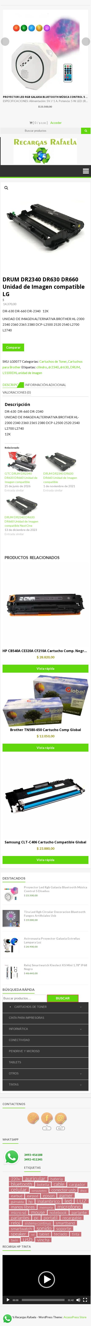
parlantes (20, 1217)
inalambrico (48, 1201)
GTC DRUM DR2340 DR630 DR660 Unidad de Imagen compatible (21, 478)
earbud (16, 1196)
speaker (18, 1233)
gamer (66, 1195)
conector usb (63, 1190)
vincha (43, 1240)
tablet (44, 1234)
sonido (44, 1228)
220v (15, 1179)
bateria (56, 1179)
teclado (60, 1234)
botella (43, 1184)
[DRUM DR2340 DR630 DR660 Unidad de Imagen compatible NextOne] (22, 505)
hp (31, 1201)
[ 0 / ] (40, 123)
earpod (32, 1196)
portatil (51, 1217)
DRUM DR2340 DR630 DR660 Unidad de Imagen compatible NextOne (21, 521)
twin (14, 1240)
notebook (58, 1212)
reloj (15, 1223)
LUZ (82, 1201)
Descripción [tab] (13, 385)
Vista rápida (45, 668)
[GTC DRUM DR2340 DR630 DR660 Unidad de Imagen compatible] (22, 461)
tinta (75, 1234)
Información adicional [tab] (45, 385)
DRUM (75, 367)
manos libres (23, 1207)
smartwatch (21, 1228)
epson (48, 1195)
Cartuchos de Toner (53, 361)
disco (83, 1190)
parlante (79, 1212)
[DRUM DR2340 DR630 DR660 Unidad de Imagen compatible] (60, 461)
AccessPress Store (75, 1317)
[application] (47, 1279)
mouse (38, 1212)
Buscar (63, 998)
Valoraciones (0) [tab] (17, 392)
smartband (65, 1223)
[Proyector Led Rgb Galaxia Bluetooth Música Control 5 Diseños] (45, 52)
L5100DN (10, 373)
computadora (39, 1190)
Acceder (56, 123)
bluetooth (21, 1184)
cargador (77, 1184)
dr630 (64, 367)
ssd (32, 1234)
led (68, 1201)
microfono (69, 1206)
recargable (71, 1217)
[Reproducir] (8, 1300)
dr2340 (53, 367)
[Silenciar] (78, 1300)
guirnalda (17, 1202)
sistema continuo (38, 1223)
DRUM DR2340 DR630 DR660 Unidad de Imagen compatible (60, 478)
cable (59, 1184)
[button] (6, 188)
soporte (63, 1228)
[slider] (43, 1300)
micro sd (18, 1212)
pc (36, 1217)
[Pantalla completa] (85, 1300)
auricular (35, 1178)
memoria (46, 1207)
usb (27, 1239)
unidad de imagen (30, 373)
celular (19, 1189)
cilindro (41, 367)
